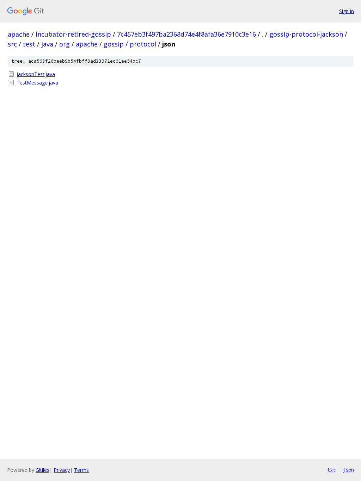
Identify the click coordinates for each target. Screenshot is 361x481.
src (12, 44)
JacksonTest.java (36, 74)
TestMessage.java (37, 82)
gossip (114, 44)
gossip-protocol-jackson (306, 34)
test (29, 44)
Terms (81, 470)
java (47, 44)
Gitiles (42, 470)
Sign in (346, 11)
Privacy (62, 470)
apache (19, 34)
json (348, 470)
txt (331, 470)
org (64, 44)
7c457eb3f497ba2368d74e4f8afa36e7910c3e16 (186, 34)
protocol (143, 44)
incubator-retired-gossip (73, 34)
